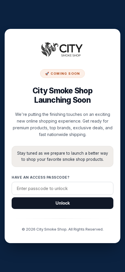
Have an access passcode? (40, 177)
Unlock (63, 203)
